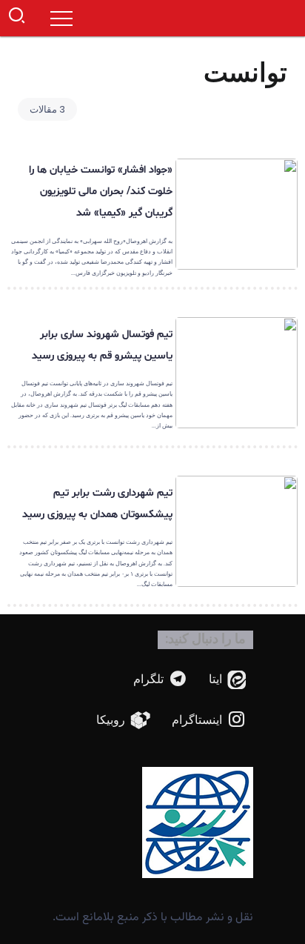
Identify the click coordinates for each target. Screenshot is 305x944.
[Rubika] (124, 720)
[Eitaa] (227, 680)
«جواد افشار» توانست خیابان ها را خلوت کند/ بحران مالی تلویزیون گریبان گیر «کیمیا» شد (100, 191)
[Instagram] (209, 720)
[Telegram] (161, 680)
